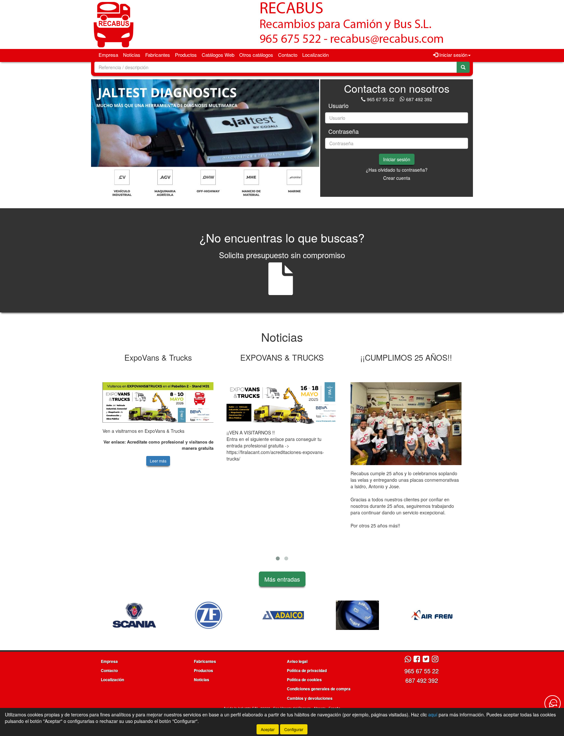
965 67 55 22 (380, 99)
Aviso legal (297, 661)
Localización (315, 54)
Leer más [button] (158, 460)
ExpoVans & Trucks (158, 357)
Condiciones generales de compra (319, 689)
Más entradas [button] (282, 579)
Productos (186, 54)
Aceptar (267, 729)
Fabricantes (157, 54)
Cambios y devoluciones (310, 698)
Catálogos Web (218, 54)
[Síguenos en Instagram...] (435, 659)
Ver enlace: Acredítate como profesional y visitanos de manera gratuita (158, 445)
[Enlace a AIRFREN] (357, 615)
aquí (432, 714)
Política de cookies (304, 679)
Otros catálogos (256, 54)
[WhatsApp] (403, 99)
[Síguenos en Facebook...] (416, 659)
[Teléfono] (363, 99)
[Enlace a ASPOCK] (431, 615)
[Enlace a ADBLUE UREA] (283, 615)
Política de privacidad (307, 670)
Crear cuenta (396, 178)
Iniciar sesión (396, 159)
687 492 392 (419, 99)
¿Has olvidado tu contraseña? (397, 169)
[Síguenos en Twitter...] (426, 659)
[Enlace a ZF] (134, 615)
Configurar (293, 729)
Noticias (131, 54)
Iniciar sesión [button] (452, 54)
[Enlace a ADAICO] (208, 615)
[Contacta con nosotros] (552, 703)
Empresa (108, 54)
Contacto (287, 54)
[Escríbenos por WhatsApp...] (407, 659)
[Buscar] (463, 67)
